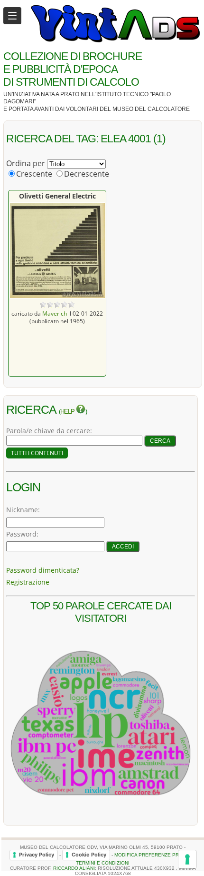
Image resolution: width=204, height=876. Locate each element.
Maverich (54, 313)
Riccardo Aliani (74, 868)
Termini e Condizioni (103, 863)
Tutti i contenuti (37, 453)
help (68, 411)
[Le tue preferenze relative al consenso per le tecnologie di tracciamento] (187, 859)
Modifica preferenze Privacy (153, 854)
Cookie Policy (89, 854)
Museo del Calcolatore (151, 109)
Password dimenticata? (42, 570)
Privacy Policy (36, 854)
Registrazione (27, 582)
